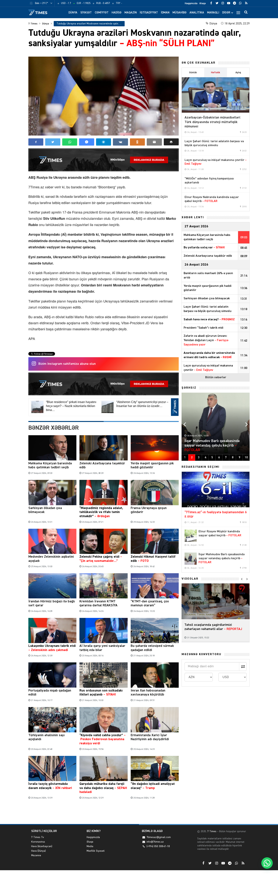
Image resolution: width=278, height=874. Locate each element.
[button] (171, 141)
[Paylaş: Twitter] (52, 142)
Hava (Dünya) (38, 851)
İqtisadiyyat (149, 12)
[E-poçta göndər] (154, 142)
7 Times (32, 23)
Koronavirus (38, 841)
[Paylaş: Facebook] (35, 142)
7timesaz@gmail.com (159, 837)
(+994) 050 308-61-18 (158, 846)
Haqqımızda (191, 3)
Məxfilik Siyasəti (96, 851)
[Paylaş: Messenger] (86, 142)
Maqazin (130, 12)
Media (90, 846)
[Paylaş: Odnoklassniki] (137, 142)
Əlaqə (202, 3)
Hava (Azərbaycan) (41, 846)
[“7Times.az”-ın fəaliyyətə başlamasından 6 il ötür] (215, 489)
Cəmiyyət (102, 12)
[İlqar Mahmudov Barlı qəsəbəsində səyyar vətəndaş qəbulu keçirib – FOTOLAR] (191, 559)
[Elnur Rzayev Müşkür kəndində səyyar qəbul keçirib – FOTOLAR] (191, 536)
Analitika (196, 12)
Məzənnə (36, 855)
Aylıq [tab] (238, 72)
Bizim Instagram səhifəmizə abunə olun (67, 364)
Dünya (72, 12)
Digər (226, 12)
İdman (165, 12)
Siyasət (86, 12)
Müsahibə (179, 12)
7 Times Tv (37, 837)
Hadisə (116, 12)
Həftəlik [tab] (215, 72)
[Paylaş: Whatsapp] (69, 142)
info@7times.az (155, 841)
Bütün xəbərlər (215, 377)
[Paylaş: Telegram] (103, 142)
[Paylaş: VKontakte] (120, 142)
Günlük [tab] (193, 72)
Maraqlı (213, 12)
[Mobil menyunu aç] (238, 12)
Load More (103, 812)
